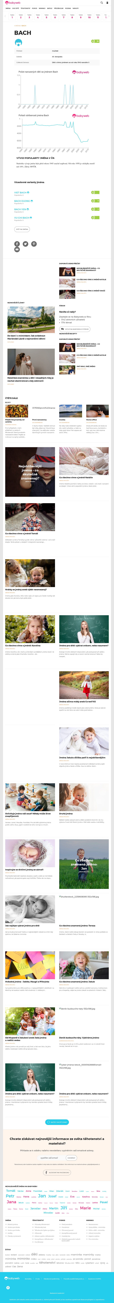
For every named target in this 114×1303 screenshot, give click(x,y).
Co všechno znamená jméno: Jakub (77, 981)
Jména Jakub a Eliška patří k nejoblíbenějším (82, 757)
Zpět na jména (22, 229)
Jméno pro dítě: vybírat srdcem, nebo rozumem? (83, 645)
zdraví (8, 1266)
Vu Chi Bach (22, 217)
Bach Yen (20, 209)
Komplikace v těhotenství (44, 1239)
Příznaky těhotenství (42, 1224)
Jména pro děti (30, 481)
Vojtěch (87, 1191)
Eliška (63, 1213)
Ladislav (28, 1203)
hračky (48, 1255)
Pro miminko (93, 1239)
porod (87, 1259)
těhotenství (47, 1262)
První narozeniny (39, 420)
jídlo (57, 1255)
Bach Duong (22, 201)
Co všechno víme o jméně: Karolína (22, 645)
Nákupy (76, 8)
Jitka (76, 1209)
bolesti (14, 1255)
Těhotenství (25, 8)
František (37, 1191)
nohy (48, 1259)
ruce (27, 1263)
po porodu (78, 1259)
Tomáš (10, 1191)
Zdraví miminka (94, 1233)
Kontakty (28, 1279)
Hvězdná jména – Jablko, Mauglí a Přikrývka (27, 981)
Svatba (62, 420)
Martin (53, 1208)
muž (39, 1259)
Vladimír (62, 1203)
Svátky (10, 1233)
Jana (11, 1201)
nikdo (44, 1259)
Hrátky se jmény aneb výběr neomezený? (26, 589)
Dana (107, 1197)
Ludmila (33, 1197)
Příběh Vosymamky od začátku (14, 421)
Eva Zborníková (37, 422)
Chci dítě (15, 8)
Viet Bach (20, 192)
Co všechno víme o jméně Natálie (91, 280)
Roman (102, 1197)
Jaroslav (35, 1208)
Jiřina (68, 1213)
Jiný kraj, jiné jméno (86, 366)
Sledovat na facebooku (59, 1173)
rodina (16, 1263)
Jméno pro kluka (14, 1227)
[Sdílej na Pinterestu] (34, 244)
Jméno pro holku (14, 1230)
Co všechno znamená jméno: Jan (84, 864)
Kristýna (45, 1202)
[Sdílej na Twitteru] (25, 244)
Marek (26, 1209)
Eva (72, 1196)
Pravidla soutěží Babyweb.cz (74, 1279)
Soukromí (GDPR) (94, 1279)
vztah (97, 1263)
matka (98, 1255)
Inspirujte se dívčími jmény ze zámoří (24, 869)
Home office (91, 420)
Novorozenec (93, 1224)
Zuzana (9, 1209)
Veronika (95, 1197)
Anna (28, 1191)
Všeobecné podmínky (52, 1279)
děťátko (42, 1255)
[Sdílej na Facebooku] (17, 244)
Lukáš (81, 1191)
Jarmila (68, 1202)
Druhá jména (66, 813)
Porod (34, 8)
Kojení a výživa (94, 1236)
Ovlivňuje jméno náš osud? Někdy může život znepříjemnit (28, 815)
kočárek (62, 1255)
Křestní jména (13, 1224)
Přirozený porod (67, 1230)
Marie (85, 1208)
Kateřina (86, 1197)
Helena (88, 1203)
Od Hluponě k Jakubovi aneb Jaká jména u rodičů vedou (25, 1039)
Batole (49, 8)
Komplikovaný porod (69, 1233)
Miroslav (48, 1212)
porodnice (96, 1259)
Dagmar (92, 1191)
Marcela (51, 1202)
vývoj (102, 1263)
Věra (98, 1191)
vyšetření (89, 1263)
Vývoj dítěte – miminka (97, 1227)
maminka (76, 1254)
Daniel (66, 1197)
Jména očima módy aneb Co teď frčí (77, 701)
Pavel (104, 1202)
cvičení (27, 1255)
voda (82, 1263)
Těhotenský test (40, 1227)
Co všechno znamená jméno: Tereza (77, 925)
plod (52, 1259)
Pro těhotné (39, 1242)
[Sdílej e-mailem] (17, 249)
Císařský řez (66, 1236)
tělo (77, 1263)
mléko (34, 1259)
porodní (9, 1263)
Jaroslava (74, 1191)
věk (107, 1263)
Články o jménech (14, 1236)
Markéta (74, 1202)
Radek (45, 1191)
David (61, 1197)
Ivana (56, 1203)
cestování (21, 1255)
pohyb (63, 1259)
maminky (88, 1254)
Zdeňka (40, 1203)
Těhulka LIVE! (69, 1263)
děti (34, 1254)
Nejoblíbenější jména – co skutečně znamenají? (88, 269)
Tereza (15, 1209)
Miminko (42, 8)
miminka (10, 1258)
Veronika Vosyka (10, 424)
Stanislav (104, 1209)
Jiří (64, 1208)
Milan (51, 1191)
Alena (45, 1209)
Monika (21, 1209)
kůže (68, 1255)
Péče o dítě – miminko (97, 1230)
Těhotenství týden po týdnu (44, 1230)
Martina (19, 1197)
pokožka (69, 1259)
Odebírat (71, 1158)
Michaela (81, 1203)
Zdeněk (59, 1191)
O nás (38, 1279)
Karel (68, 1191)
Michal (96, 1209)
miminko (23, 1258)
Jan (42, 1196)
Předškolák (58, 8)
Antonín (78, 1197)
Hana (26, 1196)
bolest (7, 1255)
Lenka (95, 1202)
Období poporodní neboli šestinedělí (71, 1240)
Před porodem (67, 1224)
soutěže (32, 1263)
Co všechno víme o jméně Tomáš (91, 291)
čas (14, 1266)
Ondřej (104, 1191)
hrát (53, 1255)
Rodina (68, 8)
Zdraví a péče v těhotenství (44, 1236)
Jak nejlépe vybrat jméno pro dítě (22, 925)
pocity (58, 1259)
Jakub (20, 1203)
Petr (10, 1196)
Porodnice (65, 1227)
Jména (8, 8)
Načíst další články (59, 1122)
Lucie (57, 1213)
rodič (22, 1263)
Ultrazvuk (38, 1233)
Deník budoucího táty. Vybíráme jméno (79, 1037)
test (37, 1263)
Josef (52, 1196)
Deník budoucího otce (66, 1041)
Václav (20, 1191)
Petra (34, 1203)
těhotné (60, 1263)
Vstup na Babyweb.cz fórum (77, 329)
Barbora (71, 1209)
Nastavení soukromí (57, 1293)
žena (20, 1266)
